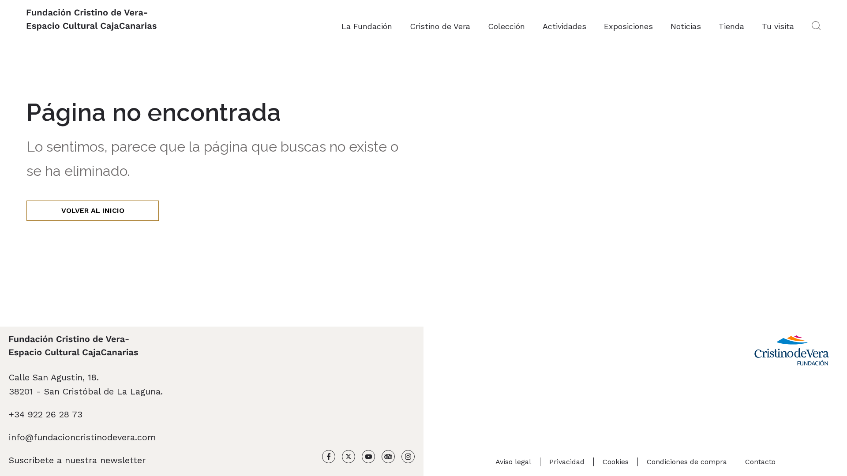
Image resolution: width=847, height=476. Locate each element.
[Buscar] (816, 26)
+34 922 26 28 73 (45, 414)
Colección (506, 26)
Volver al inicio (92, 210)
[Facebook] (328, 458)
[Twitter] (348, 458)
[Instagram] (408, 458)
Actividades (564, 26)
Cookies (616, 461)
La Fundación (366, 26)
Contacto (760, 461)
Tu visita (778, 26)
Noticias (686, 26)
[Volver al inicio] (91, 21)
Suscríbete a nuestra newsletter (77, 460)
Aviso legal (513, 461)
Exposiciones (628, 26)
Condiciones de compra (687, 461)
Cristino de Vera (440, 26)
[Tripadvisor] (388, 458)
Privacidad (567, 461)
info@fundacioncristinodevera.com (82, 437)
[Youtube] (368, 458)
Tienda (731, 26)
